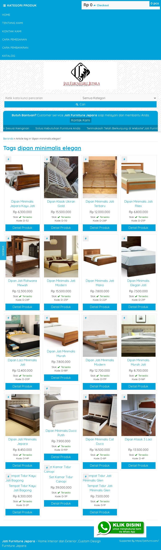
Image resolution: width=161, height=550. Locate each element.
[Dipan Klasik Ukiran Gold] (61, 177)
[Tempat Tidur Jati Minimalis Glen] (100, 478)
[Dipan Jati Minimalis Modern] (100, 336)
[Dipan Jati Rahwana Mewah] (22, 256)
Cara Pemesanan (14, 39)
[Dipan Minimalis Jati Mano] (100, 256)
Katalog (8, 55)
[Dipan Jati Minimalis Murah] (61, 331)
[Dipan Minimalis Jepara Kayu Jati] (22, 177)
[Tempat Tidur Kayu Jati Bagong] (22, 478)
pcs (155, 3)
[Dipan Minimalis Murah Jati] (138, 336)
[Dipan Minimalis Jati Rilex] (138, 177)
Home (6, 14)
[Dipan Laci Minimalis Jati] (22, 336)
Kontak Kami (11, 31)
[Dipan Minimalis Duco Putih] (61, 406)
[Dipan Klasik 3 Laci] (138, 415)
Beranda (8, 138)
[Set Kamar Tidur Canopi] (61, 469)
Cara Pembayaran (15, 47)
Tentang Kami (12, 23)
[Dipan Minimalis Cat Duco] (100, 415)
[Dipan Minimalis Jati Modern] (61, 256)
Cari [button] (82, 104)
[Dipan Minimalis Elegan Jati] (138, 256)
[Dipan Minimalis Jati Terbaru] (100, 177)
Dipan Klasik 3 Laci (138, 439)
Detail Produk (22, 228)
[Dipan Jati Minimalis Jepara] (22, 415)
